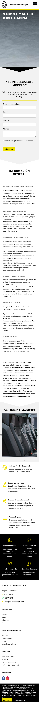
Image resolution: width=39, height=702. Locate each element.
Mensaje (7, 129)
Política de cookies (9, 662)
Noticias (5, 635)
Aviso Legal (6, 659)
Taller (4, 641)
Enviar (10, 149)
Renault (5, 614)
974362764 (8, 594)
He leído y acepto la (19, 141)
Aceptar (6, 700)
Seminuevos (6, 623)
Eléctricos (5, 620)
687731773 (9, 598)
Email (5, 112)
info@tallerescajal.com (14, 601)
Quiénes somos (8, 656)
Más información (20, 700)
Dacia (4, 617)
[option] (19, 435)
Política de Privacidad (25, 141)
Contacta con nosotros (14, 585)
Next (37, 435)
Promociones (7, 638)
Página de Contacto (9, 591)
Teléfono (7, 120)
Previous (1, 435)
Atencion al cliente (9, 644)
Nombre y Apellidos (11, 104)
